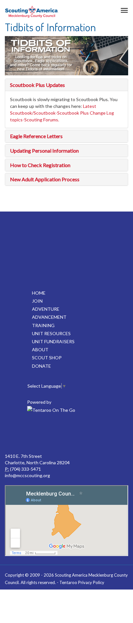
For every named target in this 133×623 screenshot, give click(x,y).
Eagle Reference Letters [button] (36, 136)
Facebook (23, 434)
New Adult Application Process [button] (44, 179)
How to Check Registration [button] (40, 165)
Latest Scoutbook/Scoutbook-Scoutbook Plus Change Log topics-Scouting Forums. (62, 112)
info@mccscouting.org (27, 475)
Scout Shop (47, 357)
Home (39, 293)
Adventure (45, 309)
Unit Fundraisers (53, 341)
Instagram (108, 434)
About (40, 349)
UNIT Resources (51, 333)
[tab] (66, 85)
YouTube (80, 434)
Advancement (49, 317)
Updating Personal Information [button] (44, 150)
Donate (41, 366)
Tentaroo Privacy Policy (81, 582)
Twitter (52, 434)
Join (37, 301)
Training (43, 325)
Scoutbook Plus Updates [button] (37, 85)
